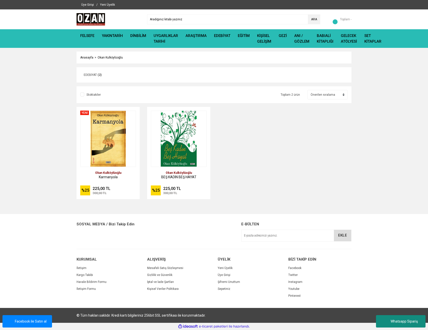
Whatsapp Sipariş (404, 321)
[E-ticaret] (213, 326)
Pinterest (294, 296)
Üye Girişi (224, 275)
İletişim (81, 268)
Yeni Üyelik (225, 268)
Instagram (295, 282)
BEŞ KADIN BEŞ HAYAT (178, 177)
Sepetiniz (224, 289)
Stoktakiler (93, 94)
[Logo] (91, 19)
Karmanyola (108, 177)
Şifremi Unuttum (229, 282)
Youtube (293, 289)
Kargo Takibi (85, 275)
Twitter (293, 275)
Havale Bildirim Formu (92, 282)
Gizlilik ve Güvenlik (159, 275)
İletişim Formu (86, 289)
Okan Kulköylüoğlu (110, 57)
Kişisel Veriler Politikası (163, 289)
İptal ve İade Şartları (160, 282)
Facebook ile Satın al (31, 321)
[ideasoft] (188, 326)
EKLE (342, 235)
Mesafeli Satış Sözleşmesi (165, 268)
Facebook (294, 268)
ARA (314, 19)
